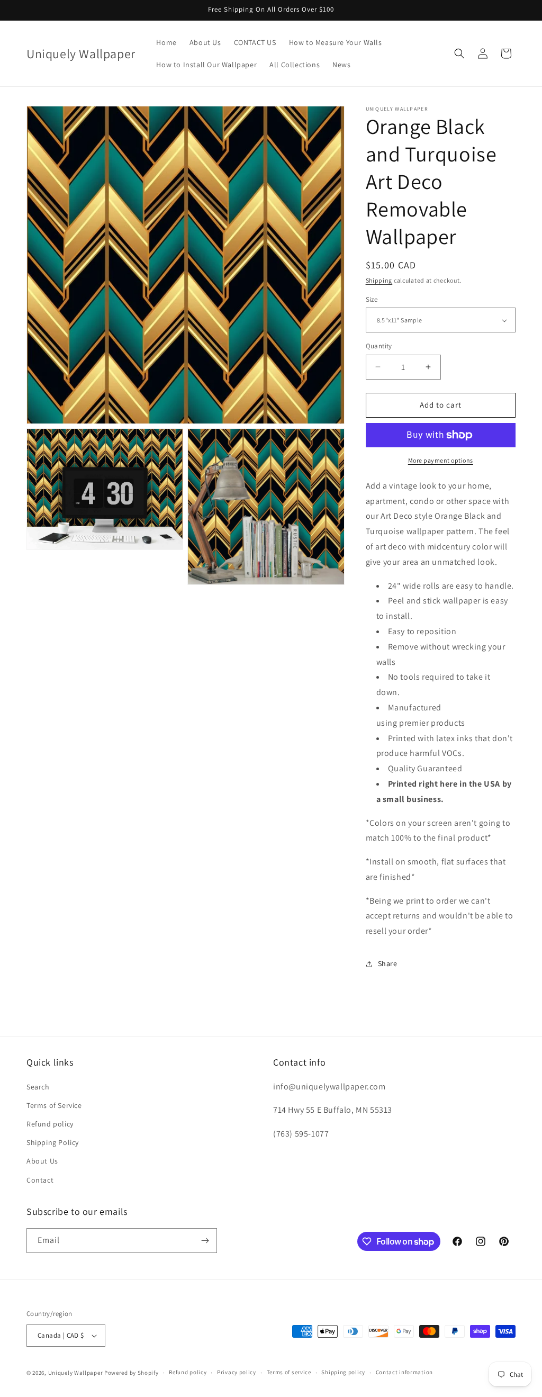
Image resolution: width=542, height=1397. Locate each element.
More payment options (440, 460)
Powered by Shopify (131, 1372)
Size (372, 299)
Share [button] (388, 963)
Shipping (379, 280)
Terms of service (289, 1372)
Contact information (404, 1372)
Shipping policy (343, 1372)
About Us (42, 1161)
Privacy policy (236, 1372)
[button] (459, 53)
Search (38, 1087)
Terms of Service (54, 1105)
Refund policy (50, 1124)
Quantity (379, 345)
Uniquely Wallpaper (75, 1372)
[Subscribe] (204, 1240)
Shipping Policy (52, 1142)
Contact (39, 1180)
